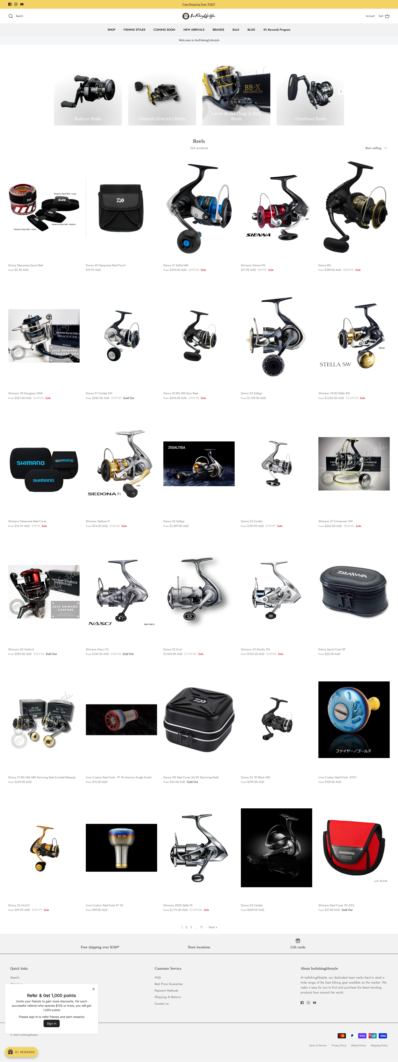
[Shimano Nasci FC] (121, 592)
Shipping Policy (379, 1045)
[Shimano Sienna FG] (276, 208)
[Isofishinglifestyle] (199, 16)
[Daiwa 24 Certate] (276, 848)
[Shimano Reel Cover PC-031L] (354, 848)
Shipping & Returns (23, 997)
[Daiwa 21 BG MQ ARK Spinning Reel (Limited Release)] (44, 720)
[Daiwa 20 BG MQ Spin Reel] (199, 336)
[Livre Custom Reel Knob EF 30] (121, 848)
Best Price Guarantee (169, 984)
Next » (213, 927)
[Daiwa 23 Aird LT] (44, 848)
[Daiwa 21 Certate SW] (121, 336)
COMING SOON (164, 30)
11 (201, 927)
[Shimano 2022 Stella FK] (199, 848)
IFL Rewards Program (276, 30)
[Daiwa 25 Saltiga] (199, 464)
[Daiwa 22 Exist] (199, 592)
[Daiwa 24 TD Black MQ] (276, 720)
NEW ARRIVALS (193, 30)
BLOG (251, 30)
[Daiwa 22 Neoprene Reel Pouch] (121, 208)
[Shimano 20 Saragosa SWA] (44, 336)
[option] (88, 91)
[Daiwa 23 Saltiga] (276, 336)
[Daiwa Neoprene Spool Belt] (44, 208)
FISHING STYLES (134, 30)
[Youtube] (21, 4)
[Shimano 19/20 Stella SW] (354, 336)
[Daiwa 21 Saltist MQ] (199, 208)
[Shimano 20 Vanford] (44, 592)
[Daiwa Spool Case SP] (354, 592)
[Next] (341, 91)
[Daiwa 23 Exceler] (276, 464)
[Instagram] (15, 4)
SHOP (111, 30)
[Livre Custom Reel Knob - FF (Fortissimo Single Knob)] (121, 720)
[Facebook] (9, 4)
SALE (235, 30)
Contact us (17, 1003)
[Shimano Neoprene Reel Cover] (44, 464)
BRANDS (218, 30)
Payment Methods (22, 990)
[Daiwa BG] (354, 208)
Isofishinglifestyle (28, 1035)
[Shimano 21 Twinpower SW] (354, 464)
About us (16, 984)
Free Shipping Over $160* (198, 4)
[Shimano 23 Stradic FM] (276, 592)
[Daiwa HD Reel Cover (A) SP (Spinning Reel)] (199, 720)
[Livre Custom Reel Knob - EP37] (354, 720)
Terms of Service (318, 1045)
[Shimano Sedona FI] (121, 464)
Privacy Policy (339, 1045)
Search (14, 977)
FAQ (158, 977)
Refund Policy (358, 1045)
